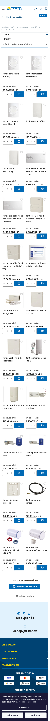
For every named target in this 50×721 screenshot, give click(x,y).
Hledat (43, 15)
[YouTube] (29, 613)
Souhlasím (35, 715)
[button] (11, 94)
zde (34, 702)
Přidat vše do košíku (27, 586)
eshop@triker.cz (25, 631)
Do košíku (19, 94)
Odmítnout (12, 715)
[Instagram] (23, 613)
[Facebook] (18, 613)
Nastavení (24, 707)
